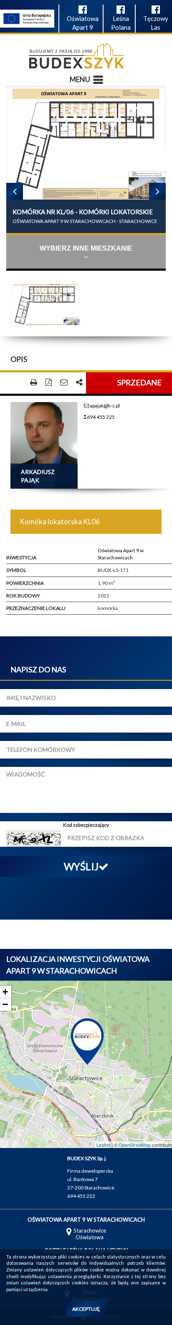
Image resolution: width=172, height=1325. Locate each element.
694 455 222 (81, 1196)
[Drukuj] (33, 383)
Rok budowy (23, 595)
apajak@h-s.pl (104, 405)
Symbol (16, 570)
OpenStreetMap (135, 1144)
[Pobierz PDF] (49, 383)
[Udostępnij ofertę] (79, 383)
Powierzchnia (25, 583)
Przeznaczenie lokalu (36, 608)
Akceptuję (86, 1309)
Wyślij (81, 866)
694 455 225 (100, 417)
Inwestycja (21, 557)
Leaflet (103, 1144)
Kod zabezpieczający (86, 825)
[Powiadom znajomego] (63, 383)
